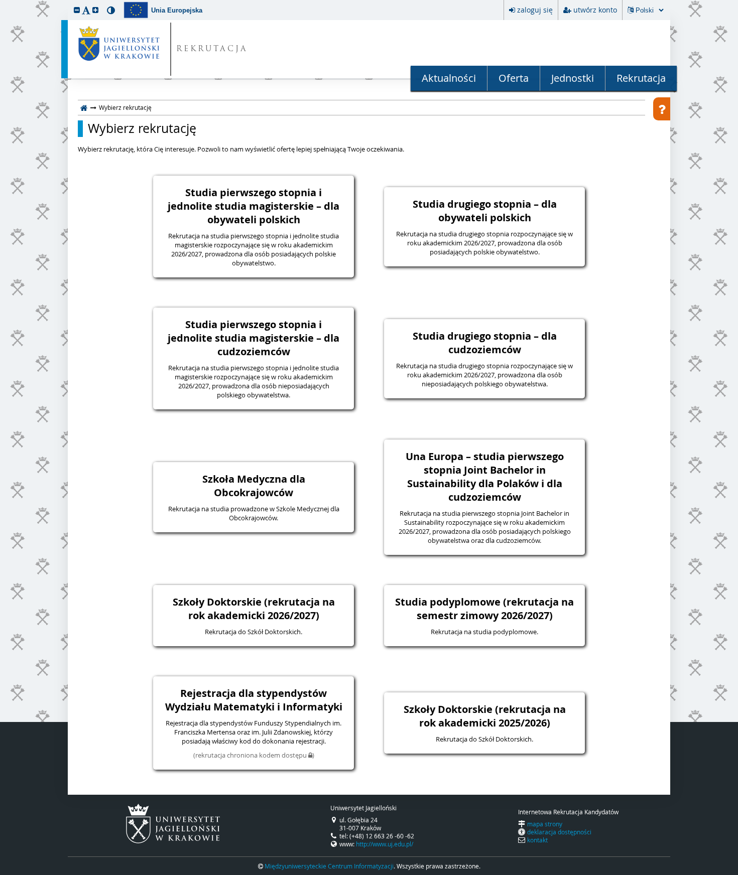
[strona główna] (84, 107)
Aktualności (449, 78)
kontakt (537, 840)
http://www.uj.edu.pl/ (384, 844)
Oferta (514, 78)
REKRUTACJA (212, 49)
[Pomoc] (661, 108)
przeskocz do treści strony (2, 2)
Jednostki (572, 78)
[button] (77, 10)
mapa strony (544, 824)
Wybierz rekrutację (142, 128)
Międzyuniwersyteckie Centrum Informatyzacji (329, 866)
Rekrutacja (641, 78)
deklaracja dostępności (559, 832)
